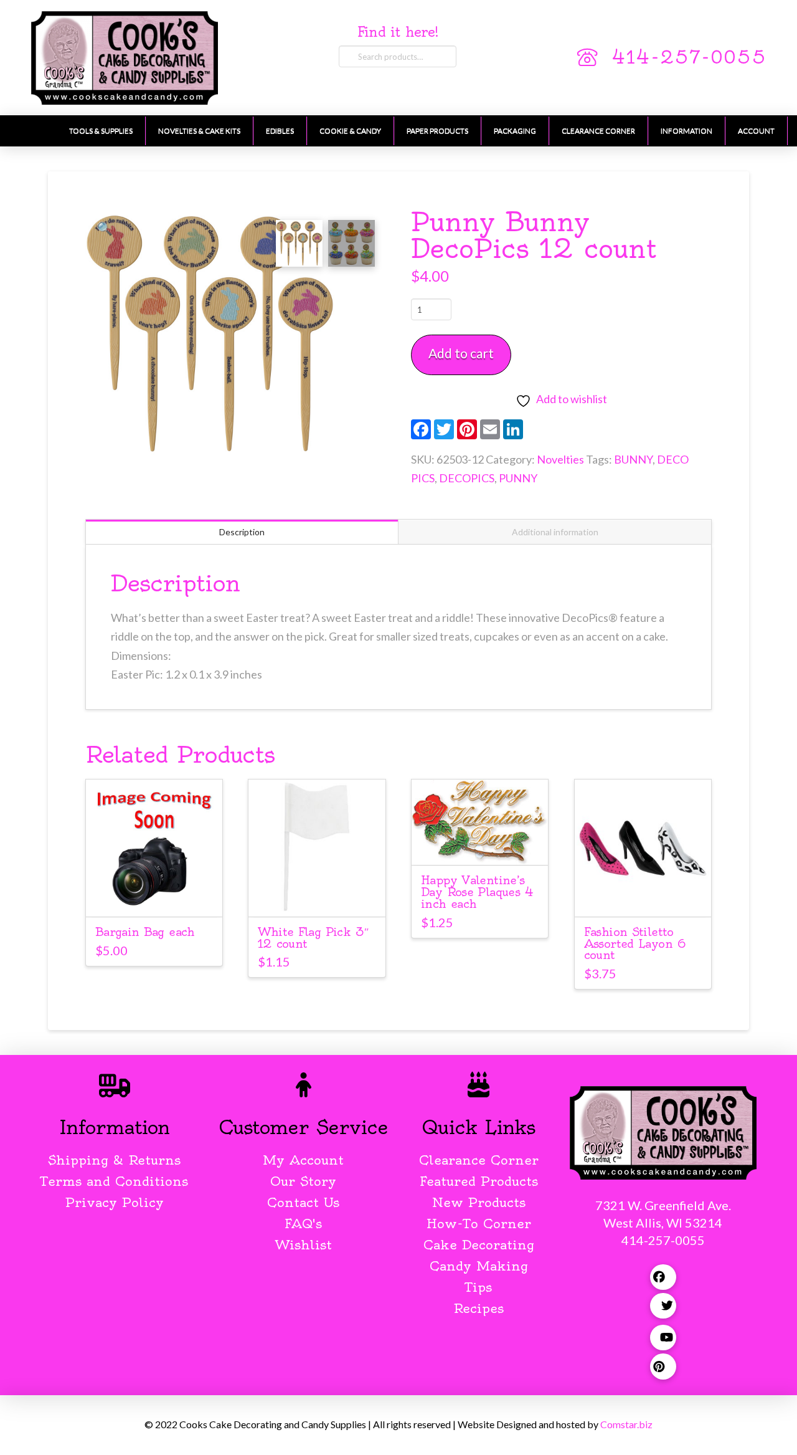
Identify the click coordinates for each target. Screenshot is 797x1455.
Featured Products (479, 1181)
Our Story (303, 1181)
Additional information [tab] (555, 532)
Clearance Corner (479, 1160)
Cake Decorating (478, 1244)
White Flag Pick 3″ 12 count (313, 938)
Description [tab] (242, 532)
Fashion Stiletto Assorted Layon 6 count (635, 944)
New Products (479, 1202)
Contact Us (303, 1202)
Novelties (560, 459)
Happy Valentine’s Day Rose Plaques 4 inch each (477, 892)
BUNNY (633, 459)
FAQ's (303, 1223)
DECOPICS (466, 478)
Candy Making (479, 1266)
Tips (478, 1287)
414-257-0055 (688, 57)
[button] (104, 228)
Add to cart (461, 353)
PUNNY (518, 478)
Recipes (478, 1308)
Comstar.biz (626, 1424)
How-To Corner (479, 1223)
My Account (303, 1160)
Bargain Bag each (145, 932)
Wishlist (303, 1244)
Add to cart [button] (154, 895)
